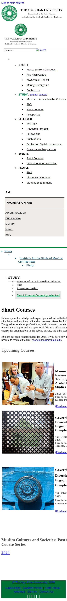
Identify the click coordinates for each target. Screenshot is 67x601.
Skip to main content (12, 2)
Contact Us (47, 591)
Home (8, 251)
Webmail (19, 591)
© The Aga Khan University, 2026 (33, 582)
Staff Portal (52, 588)
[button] (41, 49)
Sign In (32, 591)
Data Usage (12, 588)
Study (30, 265)
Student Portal (32, 588)
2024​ (5, 552)
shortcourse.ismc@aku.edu (46, 339)
